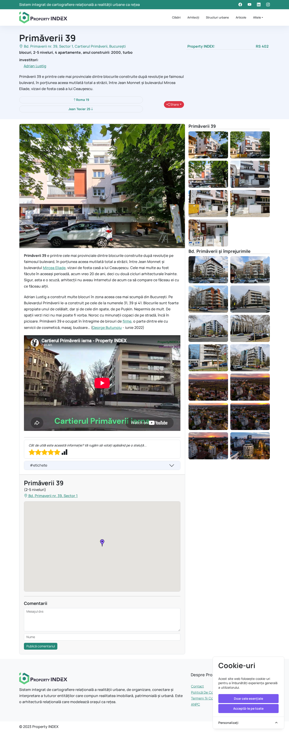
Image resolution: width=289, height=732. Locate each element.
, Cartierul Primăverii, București (99, 46)
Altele (257, 17)
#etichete (38, 465)
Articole (241, 17)
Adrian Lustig (35, 65)
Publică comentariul (40, 646)
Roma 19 (82, 100)
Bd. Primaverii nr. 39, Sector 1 (48, 46)
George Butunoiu (107, 327)
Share (174, 104)
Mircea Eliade (54, 267)
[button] (102, 542)
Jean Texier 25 (79, 109)
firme (127, 321)
